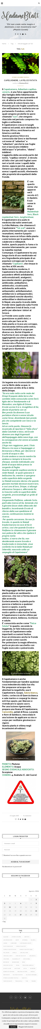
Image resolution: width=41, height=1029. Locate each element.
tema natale (18, 981)
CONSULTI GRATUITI (21, 946)
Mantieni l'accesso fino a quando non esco (17, 855)
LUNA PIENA (6, 959)
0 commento (27, 816)
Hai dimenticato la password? (12, 867)
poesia (17, 965)
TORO (26, 981)
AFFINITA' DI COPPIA (16, 937)
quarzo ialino (7, 968)
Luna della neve (8, 955)
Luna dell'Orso (24, 952)
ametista (26, 937)
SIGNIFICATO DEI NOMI (8, 971)
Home (4, 43)
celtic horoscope (8, 946)
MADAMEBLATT (16, 959)
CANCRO (5, 943)
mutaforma (26, 959)
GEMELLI (14, 952)
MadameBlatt (23, 83)
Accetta (13, 1027)
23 (36, 911)
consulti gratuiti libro (26, 949)
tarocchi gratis (7, 981)
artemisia (25, 940)
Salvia (25, 968)
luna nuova (32, 955)
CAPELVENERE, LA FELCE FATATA (20, 80)
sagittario (17, 968)
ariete (17, 940)
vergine (33, 981)
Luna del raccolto (21, 955)
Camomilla (7, 712)
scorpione (32, 968)
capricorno (13, 943)
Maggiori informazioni (26, 1027)
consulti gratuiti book (9, 949)
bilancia (33, 940)
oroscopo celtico (8, 965)
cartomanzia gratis (25, 943)
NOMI (23, 962)
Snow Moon (6, 974)
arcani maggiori (7, 940)
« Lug (4, 921)
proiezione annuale (28, 965)
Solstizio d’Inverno (31, 974)
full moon (6, 952)
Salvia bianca (30, 693)
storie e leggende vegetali (11, 978)
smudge (32, 971)
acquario (5, 937)
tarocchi (24, 978)
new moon (6, 962)
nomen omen (15, 962)
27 (21, 915)
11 (10, 907)
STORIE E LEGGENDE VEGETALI (20, 77)
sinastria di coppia (22, 971)
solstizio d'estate (18, 974)
